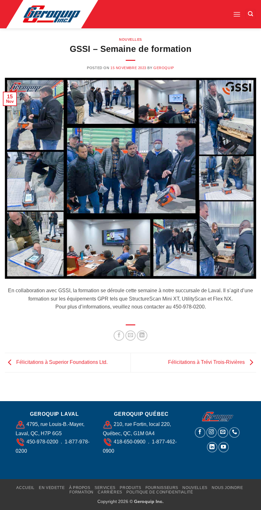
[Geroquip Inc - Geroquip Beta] (58, 14)
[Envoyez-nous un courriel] (223, 432)
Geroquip (163, 68)
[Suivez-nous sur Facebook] (200, 432)
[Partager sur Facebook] (119, 335)
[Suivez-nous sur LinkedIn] (212, 447)
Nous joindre (227, 487)
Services (105, 487)
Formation (81, 492)
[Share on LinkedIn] (142, 335)
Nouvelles (130, 39)
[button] (237, 14)
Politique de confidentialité (159, 492)
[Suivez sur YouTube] (223, 447)
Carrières (110, 492)
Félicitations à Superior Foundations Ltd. (61, 362)
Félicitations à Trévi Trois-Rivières (207, 362)
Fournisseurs (161, 487)
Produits (130, 487)
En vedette (52, 487)
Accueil (25, 487)
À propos (79, 487)
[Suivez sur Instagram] (211, 432)
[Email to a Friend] (130, 335)
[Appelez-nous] (234, 432)
